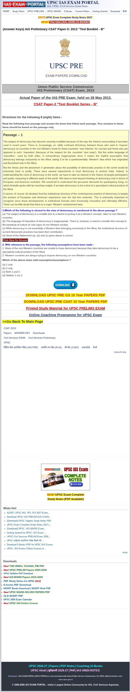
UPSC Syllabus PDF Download (18, 573)
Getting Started (99, 11)
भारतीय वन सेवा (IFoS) (51, 347)
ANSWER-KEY (22, 333)
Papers (7, 333)
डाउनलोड (86, 347)
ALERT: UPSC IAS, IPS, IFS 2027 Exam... (28, 513)
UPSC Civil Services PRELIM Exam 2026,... (29, 536)
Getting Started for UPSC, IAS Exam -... (27, 533)
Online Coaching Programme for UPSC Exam (65, 315)
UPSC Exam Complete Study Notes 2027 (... (29, 525)
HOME (6, 11)
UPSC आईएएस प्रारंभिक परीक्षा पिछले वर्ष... (25, 540)
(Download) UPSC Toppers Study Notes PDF (29, 521)
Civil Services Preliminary (41, 337)
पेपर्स (95, 347)
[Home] (24, 6)
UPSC (7, 342)
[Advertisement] (65, 380)
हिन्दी (125, 11)
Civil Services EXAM (14, 337)
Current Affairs (82, 11)
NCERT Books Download (17, 588)
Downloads (39, 333)
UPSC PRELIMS (35, 11)
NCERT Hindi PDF (41, 588)
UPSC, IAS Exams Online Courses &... (26, 548)
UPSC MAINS (54, 11)
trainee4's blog (120, 352)
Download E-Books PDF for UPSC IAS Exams (30, 545)
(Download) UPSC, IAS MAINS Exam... (26, 528)
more (124, 552)
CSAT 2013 (10, 328)
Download (115, 11)
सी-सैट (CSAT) (72, 347)
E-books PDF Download (17, 584)
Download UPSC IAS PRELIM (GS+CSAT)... (29, 517)
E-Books (68, 11)
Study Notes (18, 11)
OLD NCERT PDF (13, 595)
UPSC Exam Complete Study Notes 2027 (69, 17)
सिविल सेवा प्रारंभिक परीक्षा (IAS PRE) (21, 347)
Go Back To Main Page (24, 321)
